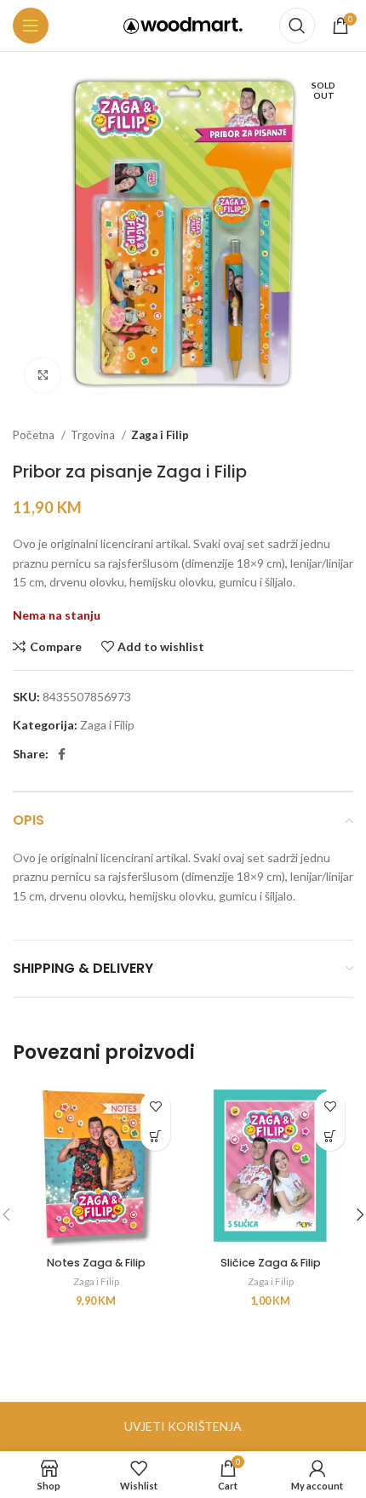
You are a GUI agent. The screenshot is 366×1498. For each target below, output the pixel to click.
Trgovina (94, 435)
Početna (35, 435)
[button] (155, 1136)
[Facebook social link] (62, 754)
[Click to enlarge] (43, 375)
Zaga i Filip (160, 435)
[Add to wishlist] (155, 1106)
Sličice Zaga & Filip (270, 1262)
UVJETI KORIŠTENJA (183, 1426)
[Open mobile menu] (30, 26)
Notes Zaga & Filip (96, 1262)
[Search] (297, 26)
